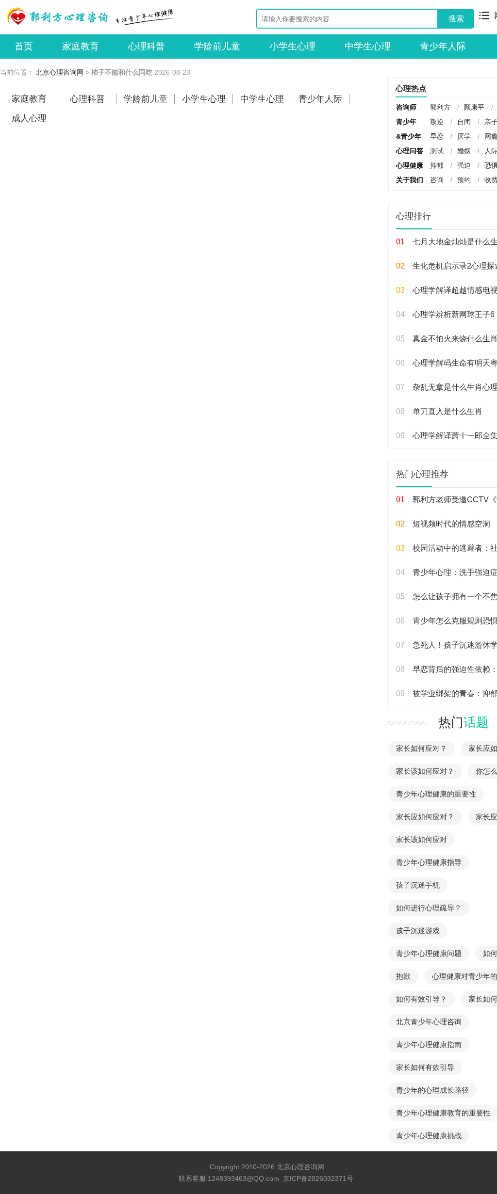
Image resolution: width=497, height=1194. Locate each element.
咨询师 (406, 107)
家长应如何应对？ (425, 816)
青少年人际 (443, 46)
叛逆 (437, 122)
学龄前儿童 (217, 46)
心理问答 (409, 151)
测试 (437, 151)
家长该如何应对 (421, 839)
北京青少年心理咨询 (429, 1022)
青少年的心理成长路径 (432, 1090)
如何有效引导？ (421, 999)
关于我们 (409, 180)
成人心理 (29, 118)
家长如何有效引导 (425, 1067)
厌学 (464, 136)
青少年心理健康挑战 (429, 1135)
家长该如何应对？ (425, 771)
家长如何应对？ (421, 748)
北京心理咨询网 (59, 72)
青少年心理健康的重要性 (436, 794)
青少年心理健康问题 (429, 953)
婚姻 (464, 151)
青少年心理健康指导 (429, 862)
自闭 (464, 122)
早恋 (437, 136)
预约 (464, 180)
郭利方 (440, 107)
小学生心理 (292, 46)
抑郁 (437, 165)
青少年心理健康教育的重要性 (443, 1113)
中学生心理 (368, 46)
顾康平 (474, 107)
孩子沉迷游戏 (418, 930)
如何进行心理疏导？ (429, 908)
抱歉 (403, 976)
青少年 (406, 122)
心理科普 (146, 46)
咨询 (437, 180)
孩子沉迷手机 (418, 885)
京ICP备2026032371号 (318, 1178)
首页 (24, 46)
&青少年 (408, 136)
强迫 (464, 165)
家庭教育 (80, 46)
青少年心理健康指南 (429, 1044)
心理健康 (409, 165)
